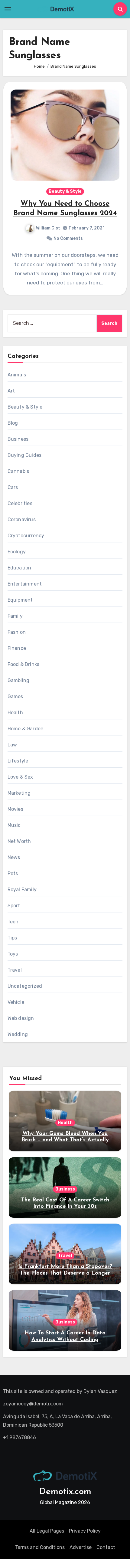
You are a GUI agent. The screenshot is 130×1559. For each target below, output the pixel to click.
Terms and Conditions (40, 1547)
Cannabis (18, 471)
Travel (15, 970)
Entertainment (25, 584)
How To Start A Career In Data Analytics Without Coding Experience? (65, 1339)
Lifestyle (18, 761)
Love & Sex (20, 777)
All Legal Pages (47, 1531)
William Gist (48, 228)
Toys (13, 954)
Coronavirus (22, 519)
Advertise (81, 1547)
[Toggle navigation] (8, 9)
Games (15, 696)
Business (18, 439)
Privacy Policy (85, 1531)
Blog (13, 423)
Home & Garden (26, 729)
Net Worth (19, 841)
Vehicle (16, 1002)
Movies (15, 809)
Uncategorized (25, 986)
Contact (105, 1547)
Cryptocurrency (26, 535)
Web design (21, 1018)
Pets (13, 873)
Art (11, 391)
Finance (17, 648)
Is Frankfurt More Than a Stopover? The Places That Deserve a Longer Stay (65, 1273)
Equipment (20, 600)
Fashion (17, 632)
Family (15, 616)
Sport (14, 906)
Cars (13, 487)
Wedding (18, 1034)
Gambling (19, 680)
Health (15, 712)
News (14, 857)
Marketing (19, 793)
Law (12, 745)
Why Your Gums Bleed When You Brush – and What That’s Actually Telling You (65, 1140)
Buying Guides (25, 455)
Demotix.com (65, 1491)
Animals (17, 375)
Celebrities (20, 503)
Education (19, 568)
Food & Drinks (24, 664)
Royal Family (22, 889)
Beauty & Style (65, 191)
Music (14, 825)
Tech (13, 922)
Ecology (17, 552)
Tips (12, 938)
